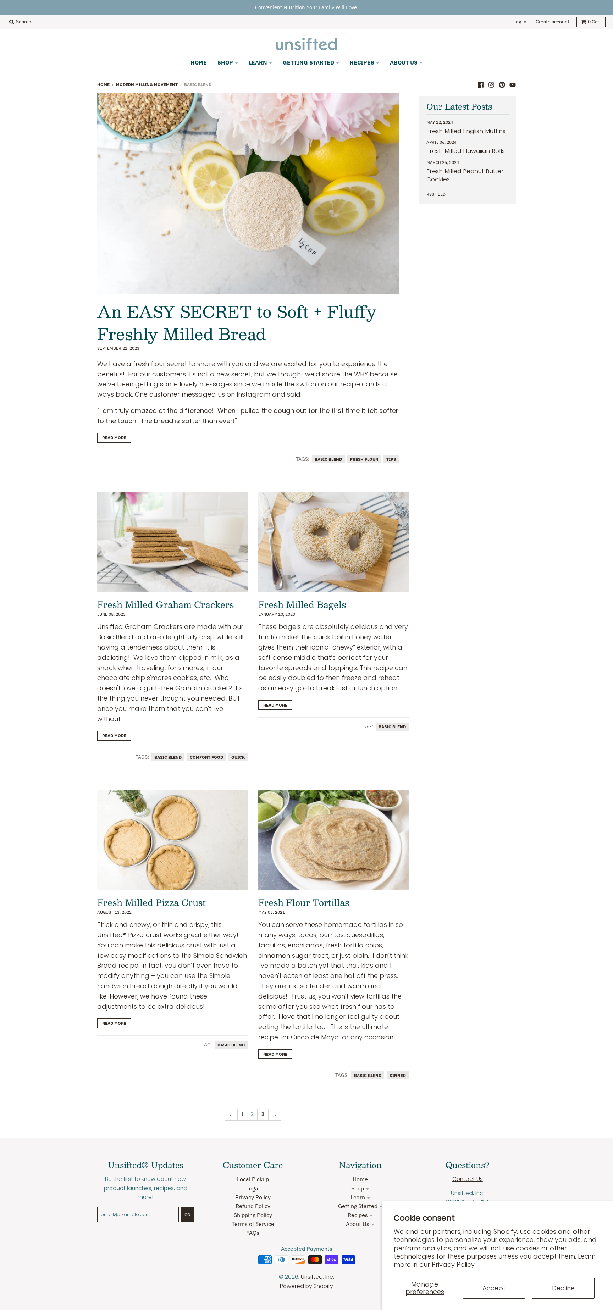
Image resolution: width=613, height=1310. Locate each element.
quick (238, 757)
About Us (357, 1223)
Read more (114, 437)
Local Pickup (253, 1179)
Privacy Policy (453, 1264)
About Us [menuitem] (404, 62)
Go (187, 1214)
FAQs (252, 1232)
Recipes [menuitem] (362, 62)
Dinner (398, 1075)
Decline (563, 1288)
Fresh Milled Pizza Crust (151, 902)
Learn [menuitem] (258, 62)
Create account (552, 21)
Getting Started (357, 1206)
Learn (357, 1197)
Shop (357, 1188)
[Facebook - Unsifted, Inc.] (480, 84)
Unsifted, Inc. (317, 1277)
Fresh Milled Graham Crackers (165, 604)
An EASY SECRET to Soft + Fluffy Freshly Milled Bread (236, 322)
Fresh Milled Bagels (302, 604)
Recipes (358, 1214)
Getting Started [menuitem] (308, 62)
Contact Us (467, 1179)
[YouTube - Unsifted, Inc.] (512, 84)
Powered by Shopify (306, 1286)
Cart (594, 21)
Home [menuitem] (198, 62)
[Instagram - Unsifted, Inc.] (491, 84)
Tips (391, 459)
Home (103, 84)
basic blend (328, 459)
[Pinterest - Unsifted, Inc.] (502, 84)
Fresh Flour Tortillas (303, 902)
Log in (519, 21)
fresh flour (364, 459)
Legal (253, 1188)
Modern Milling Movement (147, 84)
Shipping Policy (253, 1214)
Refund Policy (253, 1206)
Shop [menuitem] (225, 62)
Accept (494, 1288)
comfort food (206, 757)
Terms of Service (253, 1223)
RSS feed (436, 194)
